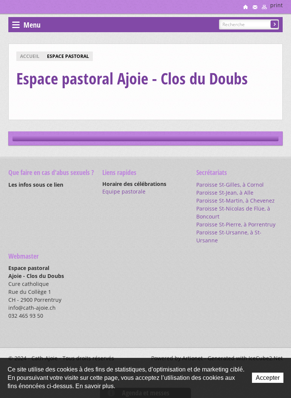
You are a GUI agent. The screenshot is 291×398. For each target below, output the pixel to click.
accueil (245, 7)
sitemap (264, 7)
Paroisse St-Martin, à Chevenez (235, 200)
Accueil (29, 56)
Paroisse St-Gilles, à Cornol (230, 184)
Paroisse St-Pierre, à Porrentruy (235, 224)
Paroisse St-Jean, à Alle (224, 192)
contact (255, 7)
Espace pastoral (68, 56)
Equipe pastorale (124, 191)
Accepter (268, 378)
